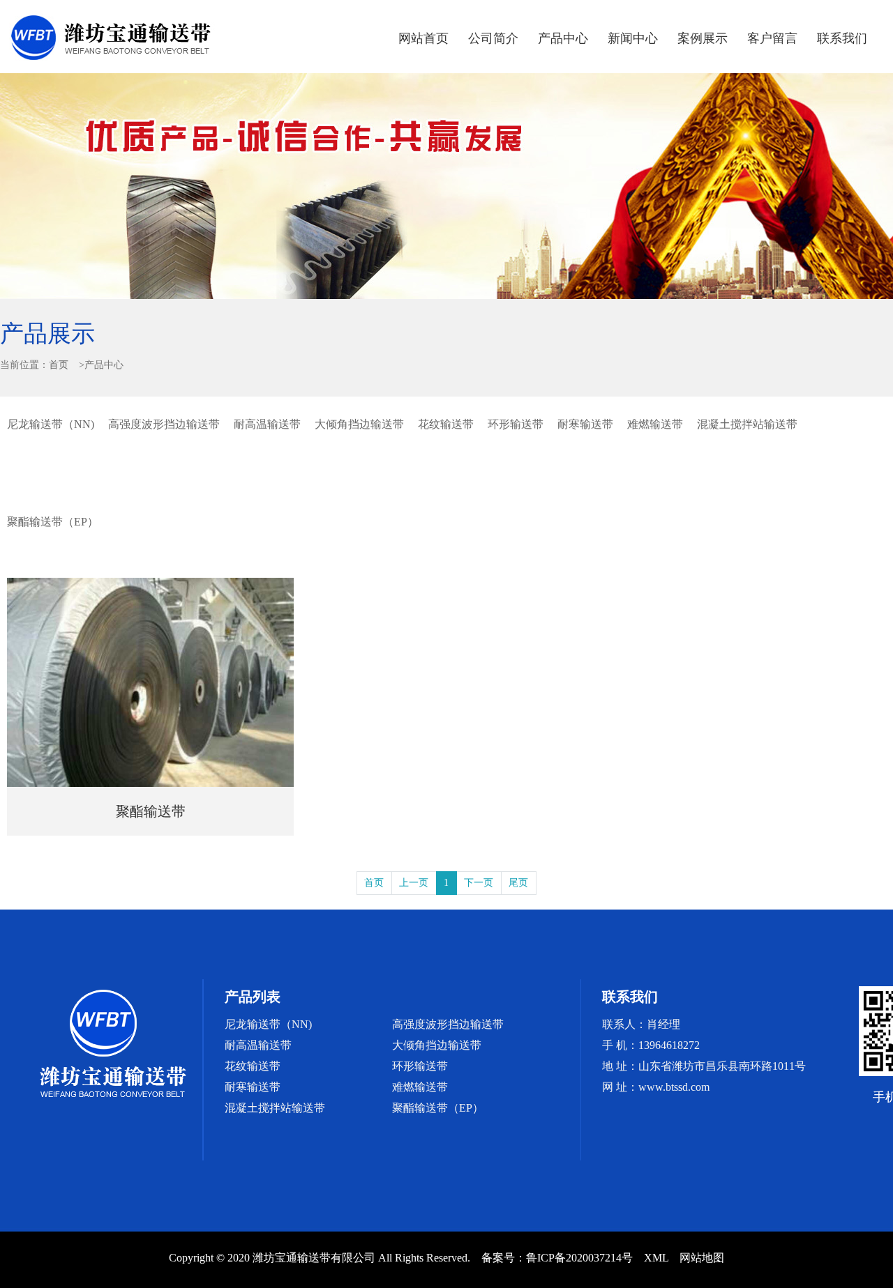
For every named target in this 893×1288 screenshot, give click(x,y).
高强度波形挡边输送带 (164, 424)
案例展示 (702, 38)
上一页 (413, 882)
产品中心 (563, 38)
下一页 (478, 882)
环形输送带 (515, 424)
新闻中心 (633, 38)
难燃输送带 (655, 424)
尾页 (518, 882)
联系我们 (842, 38)
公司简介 (493, 38)
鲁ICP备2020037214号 (579, 1258)
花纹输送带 (446, 424)
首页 (58, 365)
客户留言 (772, 38)
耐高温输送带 (267, 424)
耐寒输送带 (585, 424)
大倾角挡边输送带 (359, 424)
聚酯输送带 (151, 811)
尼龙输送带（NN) (50, 424)
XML (656, 1258)
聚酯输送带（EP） (52, 522)
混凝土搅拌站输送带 (747, 424)
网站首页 (423, 38)
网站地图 (702, 1258)
